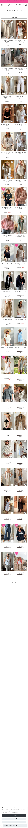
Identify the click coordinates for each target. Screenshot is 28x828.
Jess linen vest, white (7, 572)
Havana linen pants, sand (21, 68)
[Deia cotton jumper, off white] (7, 141)
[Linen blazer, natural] (7, 169)
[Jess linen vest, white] (7, 561)
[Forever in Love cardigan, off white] (20, 477)
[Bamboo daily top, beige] (20, 169)
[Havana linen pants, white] (20, 85)
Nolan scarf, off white (7, 459)
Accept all (14, 815)
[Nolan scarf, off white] (7, 449)
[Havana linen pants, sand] (20, 57)
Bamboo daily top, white (21, 40)
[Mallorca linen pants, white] (7, 57)
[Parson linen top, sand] (20, 252)
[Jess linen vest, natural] (20, 141)
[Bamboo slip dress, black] (20, 505)
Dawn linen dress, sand (7, 375)
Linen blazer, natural (7, 180)
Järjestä (15, 17)
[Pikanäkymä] (12, 37)
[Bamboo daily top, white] (20, 29)
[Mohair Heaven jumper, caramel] (20, 196)
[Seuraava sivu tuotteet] (17, 580)
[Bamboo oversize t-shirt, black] (7, 252)
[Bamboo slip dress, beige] (7, 477)
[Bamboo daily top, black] (7, 113)
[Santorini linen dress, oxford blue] (20, 336)
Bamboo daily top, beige (21, 180)
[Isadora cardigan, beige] (20, 308)
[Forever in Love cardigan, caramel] (20, 365)
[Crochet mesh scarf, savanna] (20, 421)
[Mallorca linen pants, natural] (7, 29)
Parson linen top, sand (20, 263)
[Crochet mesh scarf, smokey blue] (7, 393)
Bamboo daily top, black (7, 124)
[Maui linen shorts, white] (20, 561)
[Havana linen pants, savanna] (7, 308)
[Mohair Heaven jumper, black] (20, 280)
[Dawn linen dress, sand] (7, 365)
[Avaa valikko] (2, 5)
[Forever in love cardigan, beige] (7, 85)
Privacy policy (5, 825)
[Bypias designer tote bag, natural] (7, 421)
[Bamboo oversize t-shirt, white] (7, 336)
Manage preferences (14, 822)
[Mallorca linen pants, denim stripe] (7, 533)
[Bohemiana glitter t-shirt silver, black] (20, 533)
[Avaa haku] (23, 5)
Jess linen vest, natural (20, 152)
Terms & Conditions (13, 825)
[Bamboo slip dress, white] (20, 449)
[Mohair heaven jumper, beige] (20, 113)
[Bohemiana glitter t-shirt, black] (7, 196)
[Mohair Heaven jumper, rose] (7, 224)
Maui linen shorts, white (21, 572)
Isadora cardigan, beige (20, 319)
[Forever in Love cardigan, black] (7, 280)
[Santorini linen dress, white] (7, 505)
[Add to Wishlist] (12, 21)
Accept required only (14, 818)
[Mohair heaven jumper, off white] (20, 393)
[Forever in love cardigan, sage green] (20, 224)
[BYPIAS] (14, 5)
